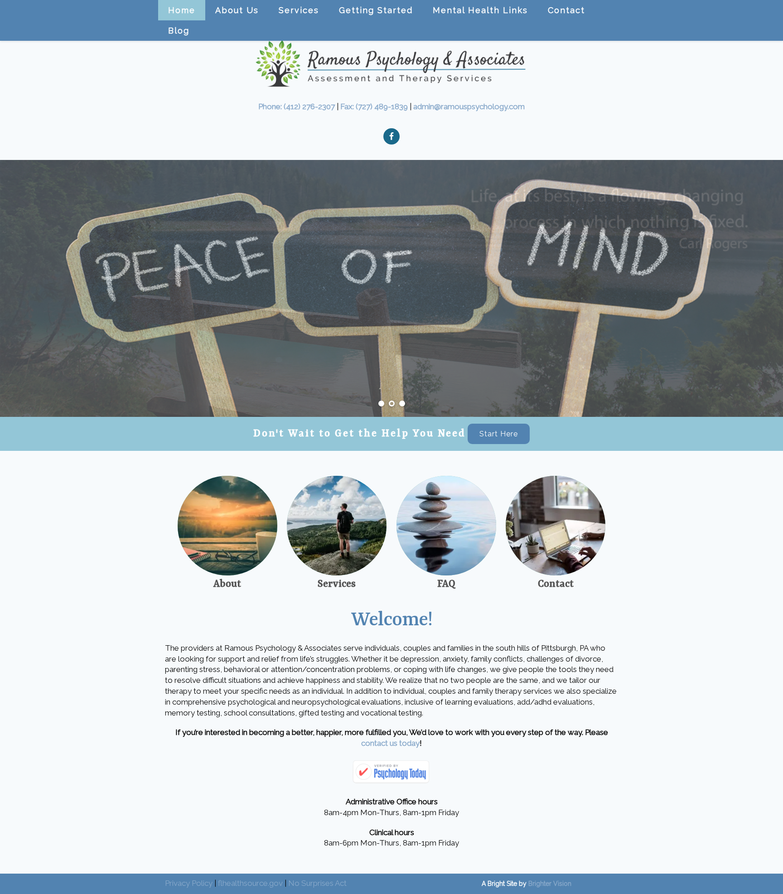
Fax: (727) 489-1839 (374, 106)
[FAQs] (446, 525)
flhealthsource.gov (250, 883)
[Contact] (555, 525)
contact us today (390, 743)
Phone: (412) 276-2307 (296, 106)
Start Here (498, 434)
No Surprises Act (317, 883)
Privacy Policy (189, 883)
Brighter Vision (549, 883)
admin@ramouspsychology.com (469, 106)
